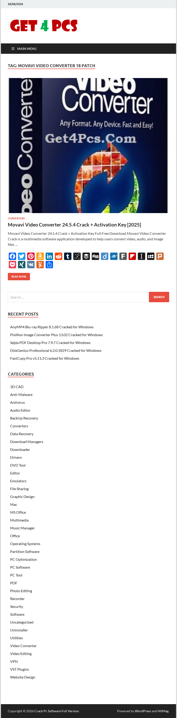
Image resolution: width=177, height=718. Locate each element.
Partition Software (24, 551)
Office (15, 536)
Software (17, 614)
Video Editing (21, 653)
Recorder (17, 598)
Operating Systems (25, 543)
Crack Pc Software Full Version (56, 711)
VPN (14, 661)
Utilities (16, 638)
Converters (16, 218)
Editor (15, 473)
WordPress (143, 711)
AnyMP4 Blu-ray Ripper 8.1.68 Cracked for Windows (52, 327)
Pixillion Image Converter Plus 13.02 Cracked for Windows (56, 334)
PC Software (20, 567)
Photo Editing (21, 590)
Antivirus (17, 402)
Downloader (20, 449)
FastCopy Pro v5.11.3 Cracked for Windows (44, 358)
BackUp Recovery (24, 418)
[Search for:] (88, 297)
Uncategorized (21, 622)
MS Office (18, 512)
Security (16, 606)
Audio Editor (20, 410)
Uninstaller (19, 630)
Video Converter (23, 645)
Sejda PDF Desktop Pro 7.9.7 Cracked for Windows (50, 342)
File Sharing (19, 488)
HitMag (163, 711)
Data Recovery (21, 433)
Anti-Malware (21, 394)
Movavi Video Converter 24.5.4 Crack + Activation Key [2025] (74, 224)
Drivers (16, 457)
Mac (13, 504)
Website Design (22, 677)
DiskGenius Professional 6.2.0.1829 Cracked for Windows (55, 350)
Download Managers (26, 441)
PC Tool (16, 575)
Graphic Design (22, 496)
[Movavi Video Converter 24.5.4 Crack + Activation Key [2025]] (88, 145)
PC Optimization (23, 559)
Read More (17, 275)
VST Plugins (19, 669)
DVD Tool (18, 465)
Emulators (18, 481)
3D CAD (17, 386)
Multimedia (19, 520)
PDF (13, 583)
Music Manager (22, 528)
